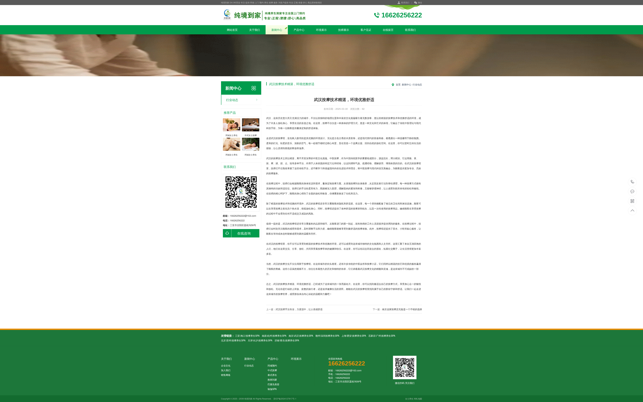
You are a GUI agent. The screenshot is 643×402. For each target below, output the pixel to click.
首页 (398, 84)
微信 (420, 2)
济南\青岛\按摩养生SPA (287, 340)
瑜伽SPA (272, 389)
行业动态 (232, 100)
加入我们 (225, 370)
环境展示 (321, 30)
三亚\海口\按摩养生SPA (247, 335)
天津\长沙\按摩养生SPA (260, 340)
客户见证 (366, 30)
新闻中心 (276, 30)
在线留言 (388, 30)
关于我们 (254, 30)
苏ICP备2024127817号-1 (284, 398)
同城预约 (272, 365)
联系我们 (405, 2)
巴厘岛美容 (273, 384)
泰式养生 (272, 375)
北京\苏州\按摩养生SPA (233, 340)
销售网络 (225, 375)
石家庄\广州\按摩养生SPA (381, 335)
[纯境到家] (264, 15)
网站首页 (232, 30)
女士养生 (409, 398)
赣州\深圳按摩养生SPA (327, 335)
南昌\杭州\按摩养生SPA (274, 335)
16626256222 (632, 182)
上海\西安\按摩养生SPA (354, 335)
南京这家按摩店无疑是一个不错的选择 (402, 309)
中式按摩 (272, 370)
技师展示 (343, 30)
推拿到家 (272, 379)
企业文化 (225, 365)
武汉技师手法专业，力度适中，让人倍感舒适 (299, 309)
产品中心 (299, 30)
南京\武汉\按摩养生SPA (301, 335)
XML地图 (418, 398)
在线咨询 (244, 233)
